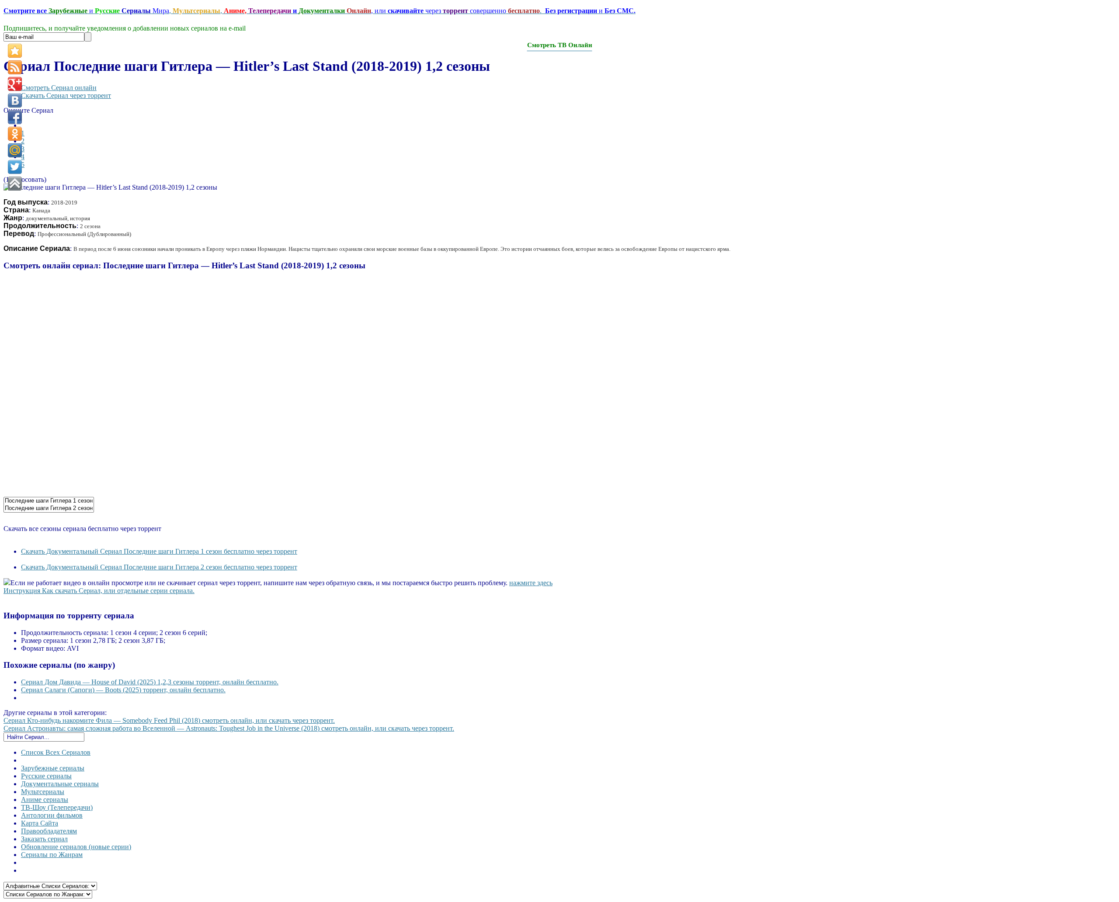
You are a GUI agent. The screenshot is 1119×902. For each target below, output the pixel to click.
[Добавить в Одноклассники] (15, 134)
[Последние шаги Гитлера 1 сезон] (49, 501)
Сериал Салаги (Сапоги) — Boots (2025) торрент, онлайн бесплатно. (123, 690)
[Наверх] (15, 184)
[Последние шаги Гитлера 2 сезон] (49, 508)
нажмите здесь (531, 582)
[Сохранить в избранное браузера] (15, 51)
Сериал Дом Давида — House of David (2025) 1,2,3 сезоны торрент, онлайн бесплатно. (149, 682)
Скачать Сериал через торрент (66, 95)
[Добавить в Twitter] (15, 167)
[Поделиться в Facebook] (15, 117)
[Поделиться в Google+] (15, 84)
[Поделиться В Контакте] (15, 101)
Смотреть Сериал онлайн (59, 87)
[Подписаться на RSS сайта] (15, 67)
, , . (319, 10)
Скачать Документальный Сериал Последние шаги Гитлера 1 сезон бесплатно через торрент (159, 551)
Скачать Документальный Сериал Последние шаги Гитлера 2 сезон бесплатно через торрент (159, 567)
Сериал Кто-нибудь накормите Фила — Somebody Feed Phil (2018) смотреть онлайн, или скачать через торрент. (169, 720)
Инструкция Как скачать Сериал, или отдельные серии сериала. (99, 590)
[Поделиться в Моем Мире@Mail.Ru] (15, 150)
